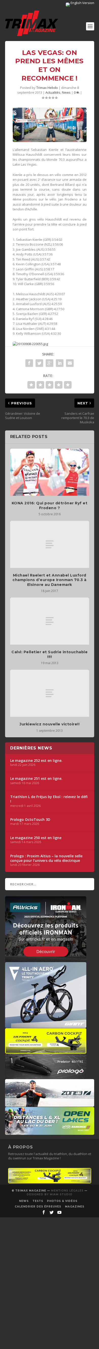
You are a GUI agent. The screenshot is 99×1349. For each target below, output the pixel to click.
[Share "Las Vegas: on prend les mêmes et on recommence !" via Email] (70, 363)
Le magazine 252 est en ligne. (36, 760)
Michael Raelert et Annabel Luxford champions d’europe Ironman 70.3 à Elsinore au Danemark (49, 580)
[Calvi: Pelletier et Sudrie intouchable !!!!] (49, 621)
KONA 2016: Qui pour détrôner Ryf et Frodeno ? (50, 505)
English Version (82, 3)
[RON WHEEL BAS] (49, 1182)
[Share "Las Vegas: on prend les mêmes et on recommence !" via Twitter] (39, 363)
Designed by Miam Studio (49, 1194)
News (66, 92)
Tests (37, 1201)
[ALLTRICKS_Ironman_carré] (45, 959)
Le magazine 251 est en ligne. (36, 778)
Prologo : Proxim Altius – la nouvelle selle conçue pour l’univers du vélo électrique (46, 858)
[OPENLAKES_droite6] (49, 1132)
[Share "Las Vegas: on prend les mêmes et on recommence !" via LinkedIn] (60, 363)
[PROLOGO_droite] (45, 1076)
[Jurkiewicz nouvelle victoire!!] (49, 693)
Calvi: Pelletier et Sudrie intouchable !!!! (49, 654)
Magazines (74, 1206)
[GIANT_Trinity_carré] (45, 1025)
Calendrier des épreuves (38, 1206)
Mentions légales (67, 1190)
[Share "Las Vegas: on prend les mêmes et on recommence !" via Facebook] (29, 363)
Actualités (52, 92)
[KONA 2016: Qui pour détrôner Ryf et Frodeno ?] (49, 472)
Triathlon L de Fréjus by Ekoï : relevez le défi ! (49, 799)
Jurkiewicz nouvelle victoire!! (49, 724)
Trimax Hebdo (47, 87)
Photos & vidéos (62, 1201)
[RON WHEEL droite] (45, 1051)
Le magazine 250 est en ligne (35, 838)
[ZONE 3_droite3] (49, 1104)
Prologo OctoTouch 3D (30, 819)
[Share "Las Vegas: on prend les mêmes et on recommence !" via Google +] (49, 363)
